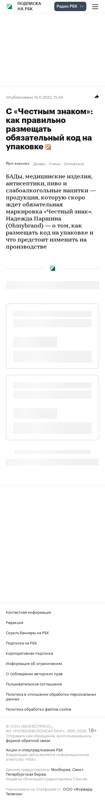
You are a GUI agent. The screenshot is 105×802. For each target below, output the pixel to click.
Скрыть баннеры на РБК (27, 632)
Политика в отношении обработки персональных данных (51, 696)
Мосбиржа (60, 769)
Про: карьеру (18, 163)
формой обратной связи (28, 740)
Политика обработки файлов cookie (38, 709)
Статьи (54, 163)
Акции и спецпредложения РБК (34, 749)
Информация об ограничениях (34, 663)
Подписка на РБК (21, 642)
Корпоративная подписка (29, 653)
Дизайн (39, 163)
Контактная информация (28, 612)
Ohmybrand (74, 163)
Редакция (14, 622)
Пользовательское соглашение (34, 683)
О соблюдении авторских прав (34, 673)
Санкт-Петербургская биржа (45, 771)
